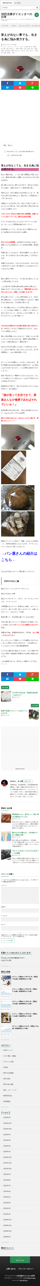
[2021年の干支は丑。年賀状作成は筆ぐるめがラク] (6, 696)
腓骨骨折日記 (7, 1096)
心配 (24, 48)
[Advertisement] (20, 114)
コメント (4, 885)
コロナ (21, 46)
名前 (3, 907)
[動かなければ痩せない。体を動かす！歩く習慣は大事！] (6, 836)
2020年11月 (7, 1225)
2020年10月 (7, 1231)
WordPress (24, 1280)
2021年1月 (7, 1214)
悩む (32, 48)
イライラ (15, 46)
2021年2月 (7, 1208)
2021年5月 (7, 1197)
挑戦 (2, 50)
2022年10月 (7, 1129)
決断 (12, 50)
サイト (3, 924)
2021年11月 (7, 1163)
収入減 (3, 48)
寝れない (12, 48)
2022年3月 (7, 1140)
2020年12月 (7, 1220)
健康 (34, 46)
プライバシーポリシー (26, 1269)
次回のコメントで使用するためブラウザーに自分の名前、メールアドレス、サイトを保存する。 (20, 935)
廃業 (17, 48)
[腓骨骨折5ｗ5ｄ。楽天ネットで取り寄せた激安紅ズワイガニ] (6, 818)
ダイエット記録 (8, 1061)
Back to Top (20, 1260)
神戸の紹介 (7, 1079)
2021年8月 (7, 1180)
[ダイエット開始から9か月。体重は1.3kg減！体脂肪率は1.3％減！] (6, 1030)
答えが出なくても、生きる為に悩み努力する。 (20, 151)
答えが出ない (30, 50)
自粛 (4, 52)
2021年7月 (7, 1185)
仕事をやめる (28, 46)
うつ (4, 46)
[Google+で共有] (32, 83)
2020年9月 (7, 1237)
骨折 (13, 52)
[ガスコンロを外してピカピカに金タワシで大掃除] (6, 855)
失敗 (7, 48)
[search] (37, 7)
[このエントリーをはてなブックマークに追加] (7, 87)
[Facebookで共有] (7, 83)
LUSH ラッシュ (8, 1050)
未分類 (14, 44)
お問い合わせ (11, 1269)
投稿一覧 (27, 781)
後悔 (21, 48)
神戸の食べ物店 (8, 1084)
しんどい (9, 46)
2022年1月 (7, 1151)
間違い (9, 52)
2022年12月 (7, 1123)
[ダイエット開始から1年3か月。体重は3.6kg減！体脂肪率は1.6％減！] (6, 1018)
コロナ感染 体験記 (9, 1056)
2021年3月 (7, 1203)
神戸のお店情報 (8, 1073)
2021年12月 (7, 1157)
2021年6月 (7, 1191)
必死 (28, 48)
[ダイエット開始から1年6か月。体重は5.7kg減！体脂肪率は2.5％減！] (6, 993)
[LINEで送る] (32, 87)
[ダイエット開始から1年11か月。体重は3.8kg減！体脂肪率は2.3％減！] (6, 981)
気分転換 (7, 50)
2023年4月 (7, 1117)
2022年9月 (7, 1134)
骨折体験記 (7, 1101)
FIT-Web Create (29, 1278)
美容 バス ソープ (9, 1090)
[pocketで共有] (20, 87)
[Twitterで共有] (20, 83)
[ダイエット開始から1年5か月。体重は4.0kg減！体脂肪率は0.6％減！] (6, 1005)
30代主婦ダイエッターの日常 (16, 15)
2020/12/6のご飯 (14, 155)
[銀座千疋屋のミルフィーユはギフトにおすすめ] (34, 715)
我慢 (35, 48)
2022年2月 (7, 1146)
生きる (23, 50)
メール (4, 915)
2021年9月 (7, 1174)
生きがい (17, 50)
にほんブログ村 (6, 960)
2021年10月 (7, 1168)
